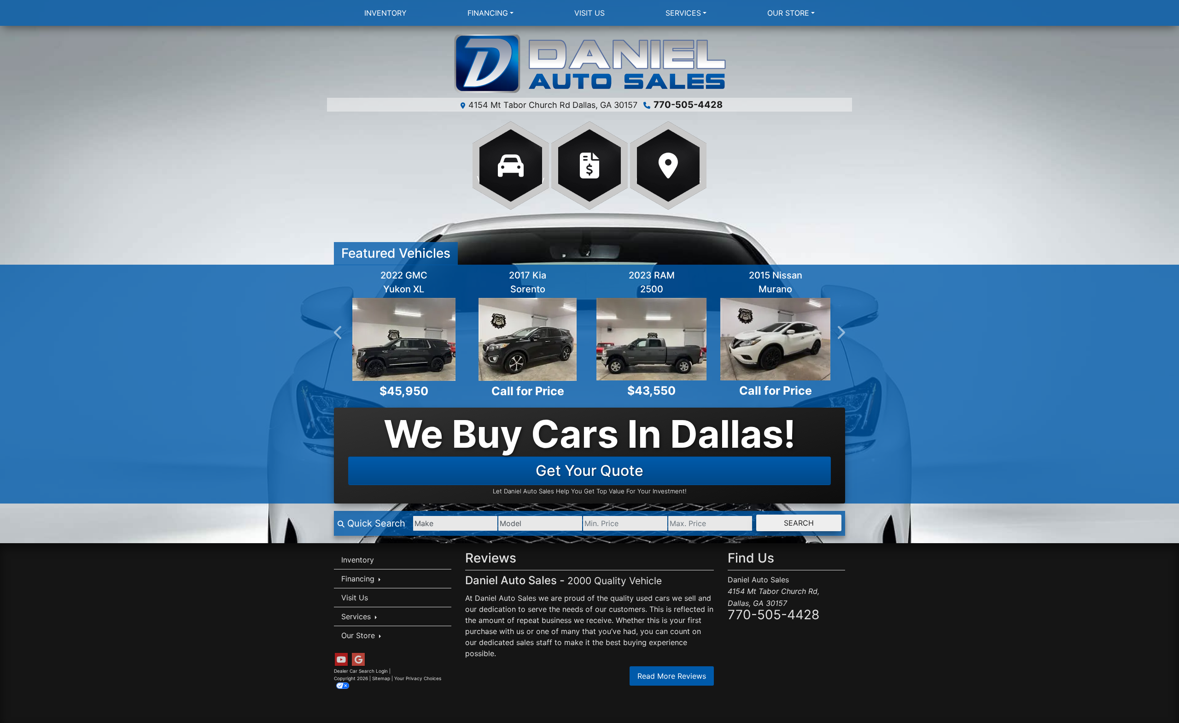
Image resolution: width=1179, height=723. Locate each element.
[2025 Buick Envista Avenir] (404, 339)
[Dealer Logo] (590, 64)
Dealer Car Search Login (361, 670)
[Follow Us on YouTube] (341, 659)
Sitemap (381, 678)
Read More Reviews (671, 676)
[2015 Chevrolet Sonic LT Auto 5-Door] (775, 339)
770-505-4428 (688, 104)
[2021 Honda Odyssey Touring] (528, 339)
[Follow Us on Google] (358, 659)
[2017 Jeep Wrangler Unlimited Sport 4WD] (651, 339)
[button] (338, 332)
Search (799, 522)
